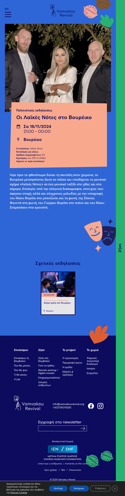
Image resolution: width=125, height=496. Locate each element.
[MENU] (8, 14)
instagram (101, 406)
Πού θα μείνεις (22, 365)
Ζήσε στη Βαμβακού (44, 359)
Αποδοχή (58, 488)
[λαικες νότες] (58, 68)
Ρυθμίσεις (100, 488)
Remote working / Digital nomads (48, 371)
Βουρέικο (33, 140)
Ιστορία (91, 368)
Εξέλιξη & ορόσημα (67, 373)
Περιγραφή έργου (72, 363)
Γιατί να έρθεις (46, 365)
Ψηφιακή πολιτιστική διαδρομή (93, 361)
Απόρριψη (79, 488)
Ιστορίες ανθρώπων (44, 384)
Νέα (63, 470)
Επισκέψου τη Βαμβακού (21, 359)
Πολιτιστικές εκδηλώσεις (34, 110)
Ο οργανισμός (70, 358)
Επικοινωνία (75, 470)
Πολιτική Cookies (18, 493)
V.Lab (17, 379)
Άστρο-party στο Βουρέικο (57, 303)
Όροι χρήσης (50, 470)
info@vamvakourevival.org (68, 404)
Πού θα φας (21, 370)
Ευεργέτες (92, 373)
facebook (91, 406)
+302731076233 (62, 407)
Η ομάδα (67, 367)
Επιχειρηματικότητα (49, 378)
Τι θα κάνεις (20, 375)
